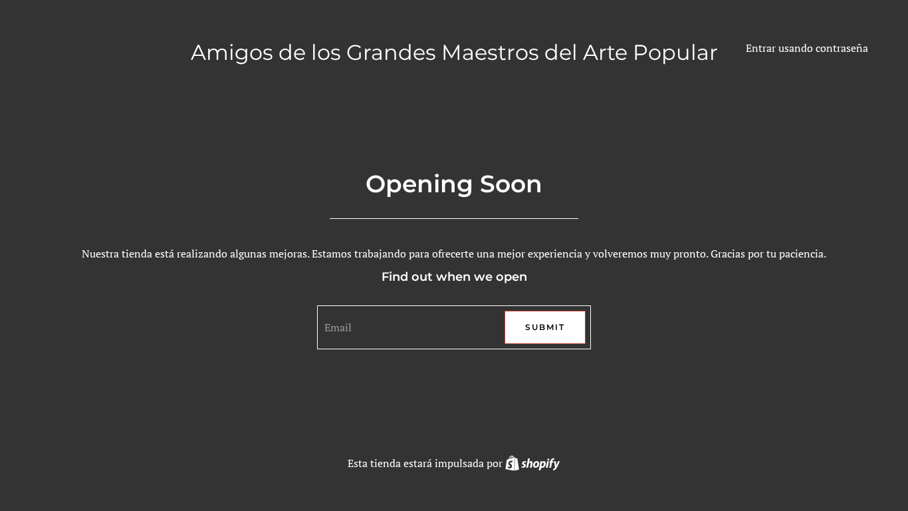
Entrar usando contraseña (807, 48)
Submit (545, 327)
